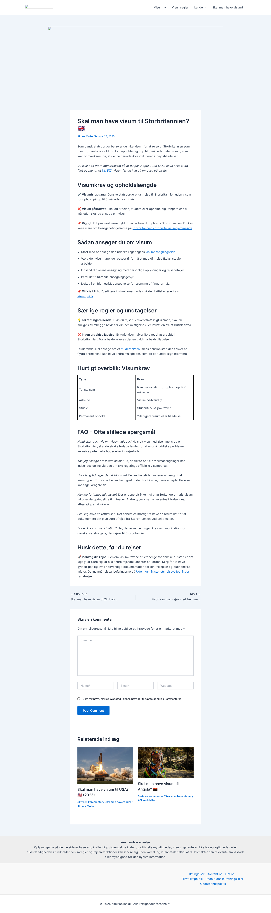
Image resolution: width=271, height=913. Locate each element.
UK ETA (107, 170)
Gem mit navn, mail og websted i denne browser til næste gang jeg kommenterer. (132, 698)
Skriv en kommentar (90, 801)
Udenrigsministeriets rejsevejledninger (162, 571)
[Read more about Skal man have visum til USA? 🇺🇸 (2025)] (105, 765)
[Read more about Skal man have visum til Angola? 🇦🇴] (166, 762)
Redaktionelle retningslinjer (224, 879)
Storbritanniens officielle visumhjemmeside (162, 228)
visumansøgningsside (160, 252)
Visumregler (180, 7)
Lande (198, 7)
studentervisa (130, 349)
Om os (229, 874)
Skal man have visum (118, 801)
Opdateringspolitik (213, 884)
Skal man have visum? (227, 7)
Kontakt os (214, 874)
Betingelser (196, 874)
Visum (158, 7)
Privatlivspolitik (192, 879)
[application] (164, 7)
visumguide (85, 296)
